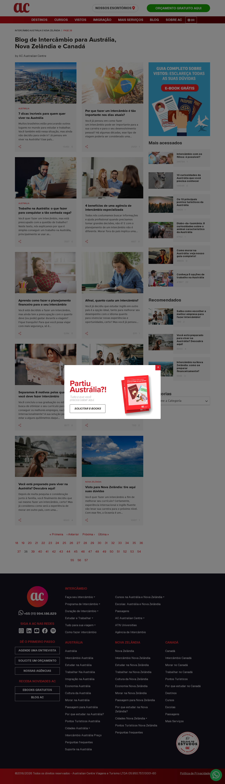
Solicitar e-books (87, 408)
